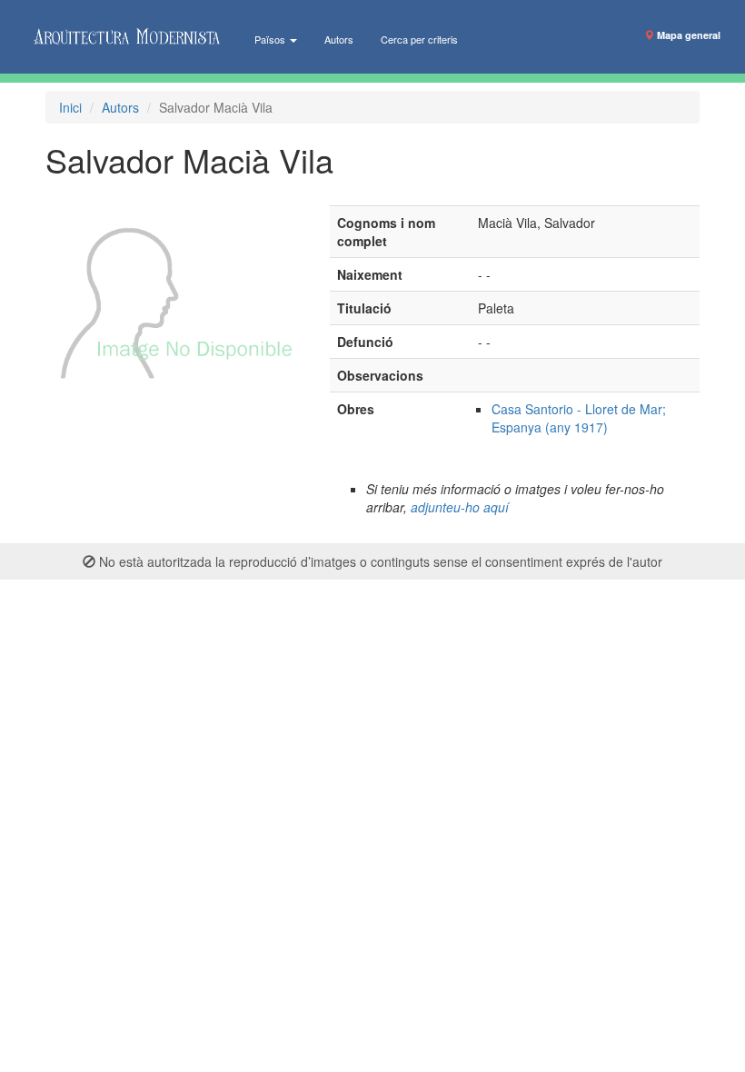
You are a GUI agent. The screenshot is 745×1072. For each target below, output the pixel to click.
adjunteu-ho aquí (460, 507)
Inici (70, 107)
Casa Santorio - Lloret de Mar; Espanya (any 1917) (579, 418)
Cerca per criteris (419, 39)
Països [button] (271, 39)
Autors (338, 39)
